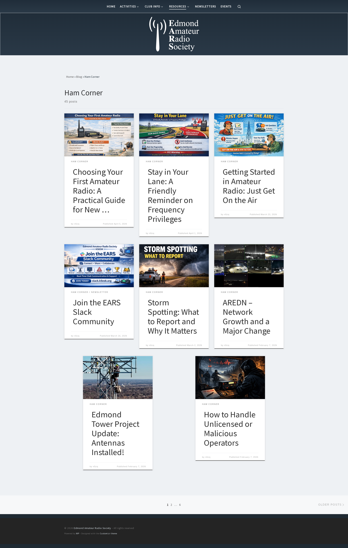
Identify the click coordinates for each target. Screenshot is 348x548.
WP (77, 533)
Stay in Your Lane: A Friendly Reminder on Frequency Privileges (170, 195)
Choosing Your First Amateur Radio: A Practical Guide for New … (99, 190)
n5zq (76, 224)
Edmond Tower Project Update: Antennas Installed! (115, 433)
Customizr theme (108, 533)
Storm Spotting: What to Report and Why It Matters (173, 316)
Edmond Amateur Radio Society (92, 528)
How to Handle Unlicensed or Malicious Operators (230, 428)
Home (70, 76)
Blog (79, 76)
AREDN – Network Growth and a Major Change (246, 316)
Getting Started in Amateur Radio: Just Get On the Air (249, 185)
